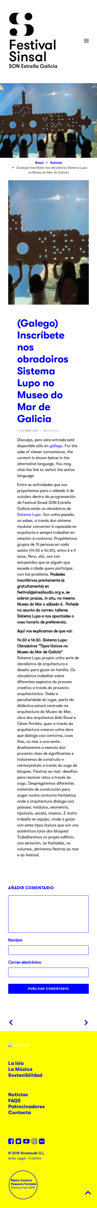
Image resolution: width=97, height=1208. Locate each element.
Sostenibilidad (25, 1075)
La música (20, 1069)
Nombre (15, 940)
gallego (55, 446)
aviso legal (16, 1158)
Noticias (56, 163)
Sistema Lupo (29, 514)
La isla (16, 1063)
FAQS (14, 1100)
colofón (35, 1158)
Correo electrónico (24, 962)
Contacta (19, 1112)
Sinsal (39, 163)
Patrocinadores (26, 1106)
